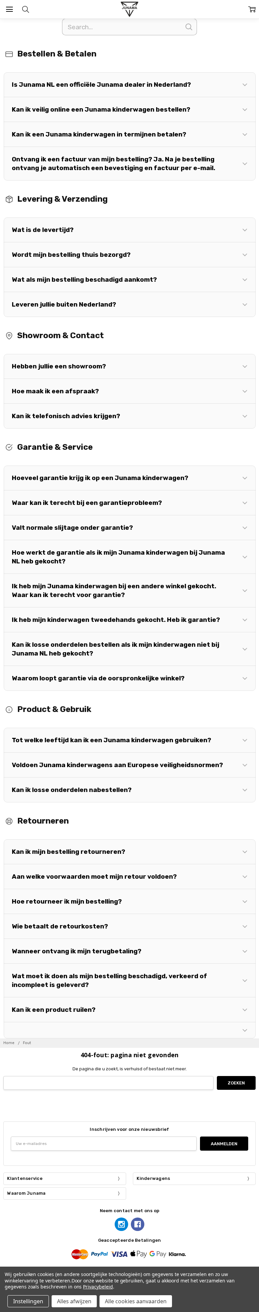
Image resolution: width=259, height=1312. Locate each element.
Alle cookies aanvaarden (136, 1301)
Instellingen (28, 1301)
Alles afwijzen (74, 1301)
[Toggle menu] (9, 9)
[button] (130, 84)
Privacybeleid (98, 1286)
